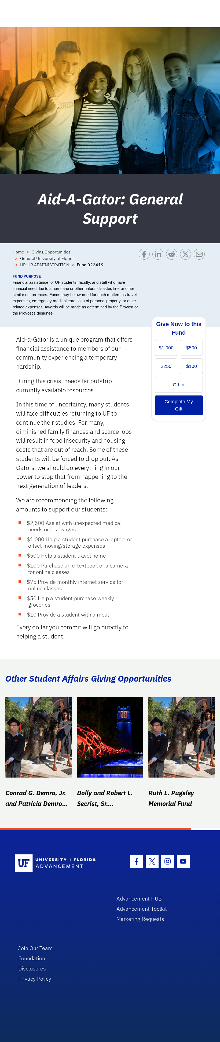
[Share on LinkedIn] (159, 261)
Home (18, 252)
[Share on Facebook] (145, 261)
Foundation (31, 958)
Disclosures (32, 968)
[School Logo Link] (59, 863)
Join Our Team (35, 948)
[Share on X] (187, 261)
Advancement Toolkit (141, 908)
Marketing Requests (140, 919)
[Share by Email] (200, 261)
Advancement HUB (139, 898)
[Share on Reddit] (173, 261)
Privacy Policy (34, 978)
